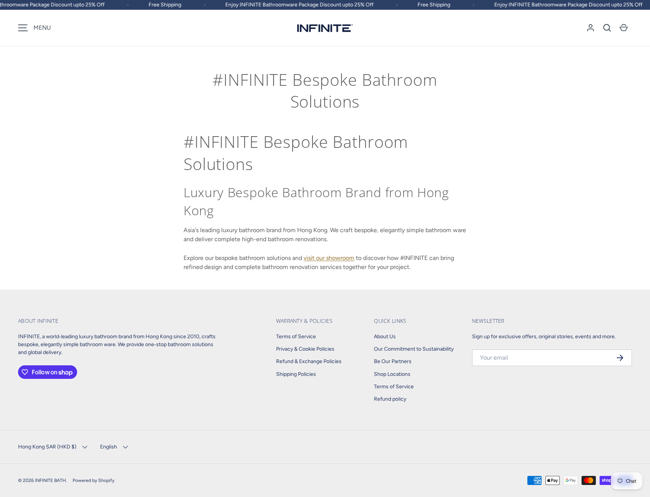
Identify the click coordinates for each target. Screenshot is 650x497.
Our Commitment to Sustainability (414, 349)
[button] (607, 28)
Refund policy (390, 399)
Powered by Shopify (93, 480)
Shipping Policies (296, 374)
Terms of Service (296, 336)
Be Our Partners (393, 361)
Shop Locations (392, 374)
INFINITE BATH (50, 480)
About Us (385, 336)
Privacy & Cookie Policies (305, 349)
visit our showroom (329, 257)
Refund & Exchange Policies (309, 361)
